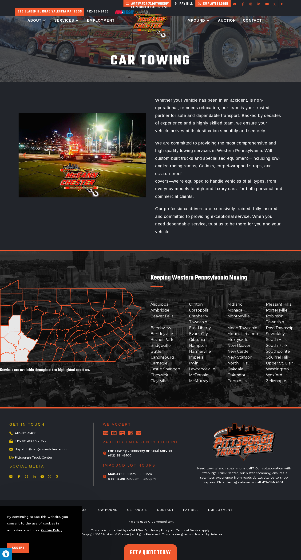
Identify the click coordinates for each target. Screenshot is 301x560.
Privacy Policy (159, 530)
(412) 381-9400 (119, 455)
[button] (24, 155)
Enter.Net (216, 534)
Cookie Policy (51, 530)
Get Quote (137, 510)
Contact (165, 510)
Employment (220, 510)
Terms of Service (188, 530)
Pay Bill (191, 510)
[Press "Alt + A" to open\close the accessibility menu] (6, 554)
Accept (18, 548)
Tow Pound (107, 510)
